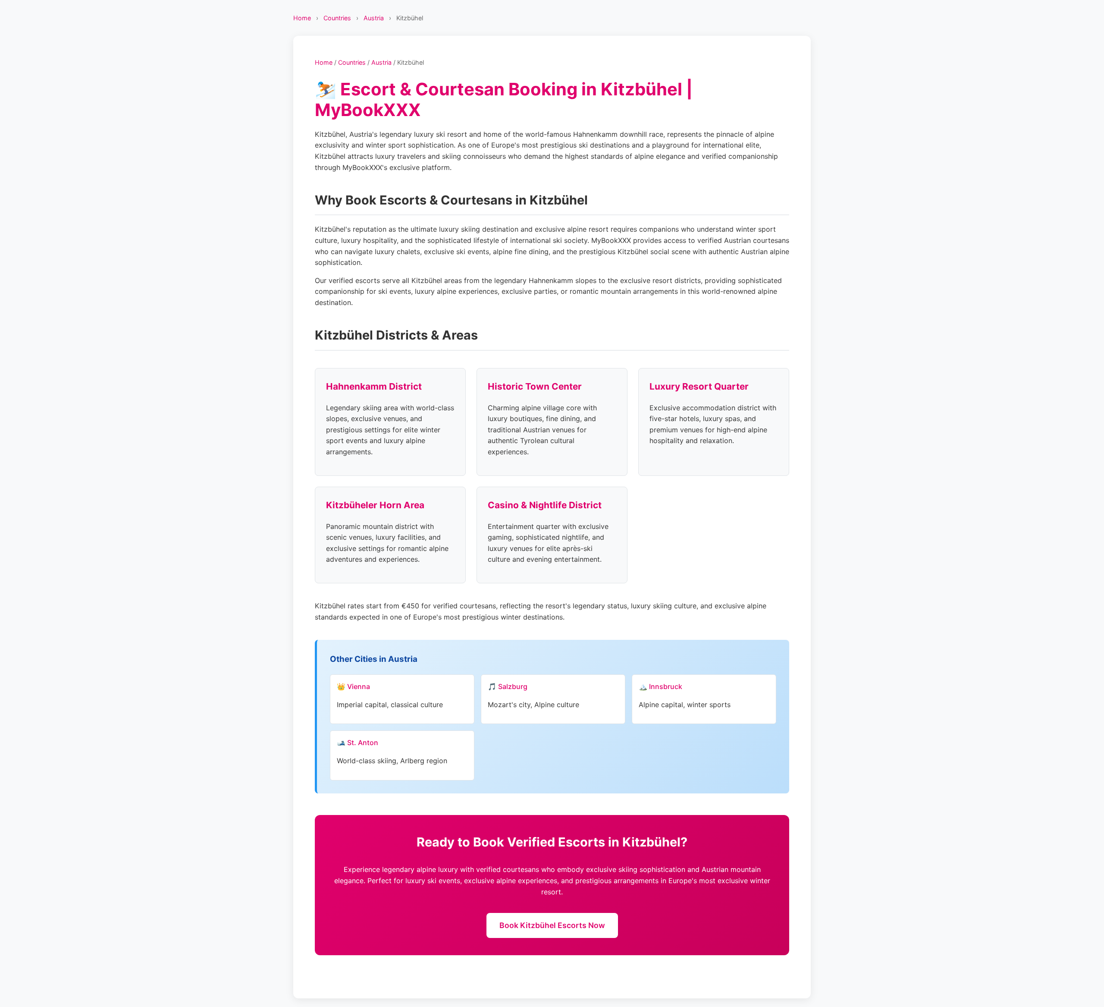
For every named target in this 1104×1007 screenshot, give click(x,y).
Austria (374, 18)
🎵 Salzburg (507, 686)
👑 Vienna (353, 686)
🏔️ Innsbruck (660, 686)
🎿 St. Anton (357, 742)
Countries (337, 18)
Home (302, 18)
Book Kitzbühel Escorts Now (552, 925)
